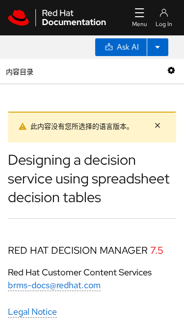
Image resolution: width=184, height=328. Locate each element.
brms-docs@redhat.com (54, 285)
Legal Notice (32, 311)
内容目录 (19, 71)
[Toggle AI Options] (157, 47)
